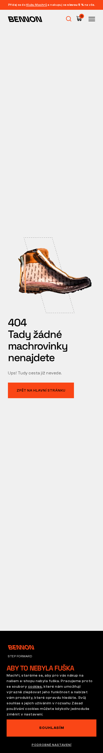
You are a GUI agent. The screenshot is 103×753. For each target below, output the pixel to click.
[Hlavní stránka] (25, 19)
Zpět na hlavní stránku (41, 390)
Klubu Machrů (36, 5)
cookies (35, 687)
